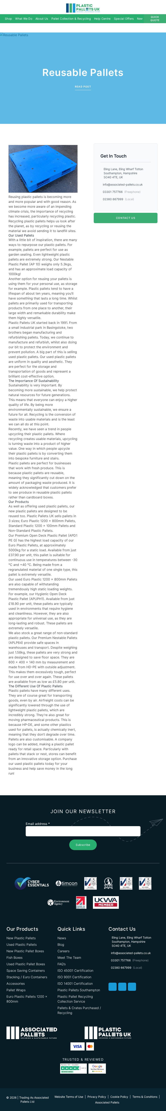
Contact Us (125, 217)
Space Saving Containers (25, 970)
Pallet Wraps (16, 990)
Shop (8, 18)
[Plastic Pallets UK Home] (83, 8)
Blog (60, 944)
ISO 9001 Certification (74, 977)
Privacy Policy (96, 1096)
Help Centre (102, 18)
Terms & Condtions (144, 1096)
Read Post (83, 86)
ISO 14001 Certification (75, 983)
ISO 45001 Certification (75, 970)
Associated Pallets (107, 1102)
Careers (63, 951)
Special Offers (124, 18)
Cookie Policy (119, 1096)
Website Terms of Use (68, 1096)
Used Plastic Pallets (21, 944)
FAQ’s (61, 964)
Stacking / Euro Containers (26, 977)
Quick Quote (155, 18)
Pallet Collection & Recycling (71, 18)
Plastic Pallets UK (22, 323)
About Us (41, 18)
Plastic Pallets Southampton (78, 990)
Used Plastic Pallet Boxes (25, 964)
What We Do (23, 18)
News (141, 18)
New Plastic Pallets (21, 938)
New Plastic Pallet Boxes (25, 951)
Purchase (70, 759)
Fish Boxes (14, 957)
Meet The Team (69, 957)
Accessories (15, 983)
